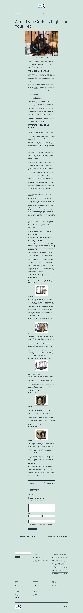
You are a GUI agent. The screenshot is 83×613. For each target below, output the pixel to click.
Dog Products (45, 13)
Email (43, 513)
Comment (30, 502)
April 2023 (16, 581)
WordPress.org (54, 585)
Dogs (34, 589)
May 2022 (16, 582)
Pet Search (18, 13)
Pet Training (58, 13)
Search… (16, 550)
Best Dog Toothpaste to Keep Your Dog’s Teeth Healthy (59, 565)
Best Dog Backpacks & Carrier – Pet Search (60, 572)
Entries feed (54, 582)
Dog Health (27, 13)
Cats (34, 582)
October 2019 (17, 591)
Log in (53, 581)
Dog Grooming (33, 13)
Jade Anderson (31, 483)
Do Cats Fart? (35, 554)
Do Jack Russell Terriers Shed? (38, 558)
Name (29, 513)
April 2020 (16, 588)
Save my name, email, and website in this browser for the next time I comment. (41, 525)
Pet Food (39, 13)
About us (66, 13)
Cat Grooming (51, 13)
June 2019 (16, 592)
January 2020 (17, 589)
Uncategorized (36, 598)
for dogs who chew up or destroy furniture (40, 166)
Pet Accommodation (37, 592)
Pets (54, 483)
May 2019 (16, 594)
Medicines (35, 591)
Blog (63, 13)
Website (29, 519)
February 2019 (17, 597)
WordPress (66, 606)
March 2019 (17, 595)
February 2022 (17, 585)
